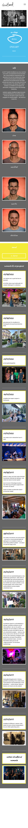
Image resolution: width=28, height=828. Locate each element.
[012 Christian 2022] (14, 209)
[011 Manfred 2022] (14, 141)
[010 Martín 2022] (14, 177)
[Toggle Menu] (24, 4)
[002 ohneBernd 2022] (14, 773)
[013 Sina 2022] (14, 109)
